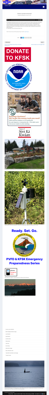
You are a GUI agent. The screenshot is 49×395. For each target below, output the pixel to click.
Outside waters (8, 338)
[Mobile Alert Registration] (11, 276)
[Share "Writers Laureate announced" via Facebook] (21, 38)
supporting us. (26, 31)
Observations (8, 341)
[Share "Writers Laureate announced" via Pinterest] (29, 38)
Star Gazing (8, 345)
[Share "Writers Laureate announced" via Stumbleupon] (31, 38)
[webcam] (20, 295)
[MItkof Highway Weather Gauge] (24, 224)
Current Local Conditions (10, 329)
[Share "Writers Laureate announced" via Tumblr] (27, 38)
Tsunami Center (8, 355)
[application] (24, 20)
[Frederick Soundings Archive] (24, 387)
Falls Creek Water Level (9, 350)
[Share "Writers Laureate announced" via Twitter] (23, 38)
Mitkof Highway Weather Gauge (11, 331)
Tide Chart (7, 343)
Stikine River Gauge (9, 348)
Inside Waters (8, 336)
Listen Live (7, 5)
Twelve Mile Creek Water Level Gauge (12, 352)
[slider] (40, 20)
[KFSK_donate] (18, 61)
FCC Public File (37, 393)
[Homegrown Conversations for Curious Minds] (24, 168)
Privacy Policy (10, 393)
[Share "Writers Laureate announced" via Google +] (25, 38)
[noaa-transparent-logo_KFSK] (18, 90)
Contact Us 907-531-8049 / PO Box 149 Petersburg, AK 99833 (24, 393)
